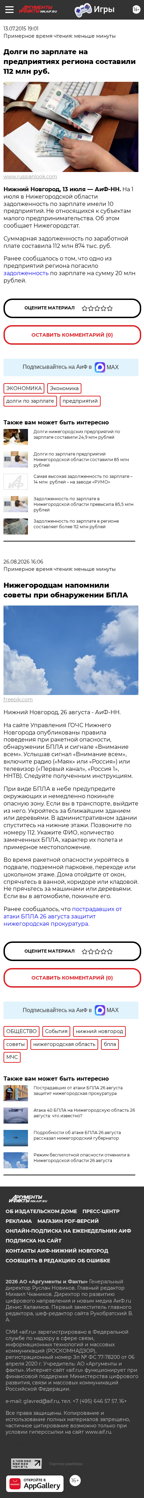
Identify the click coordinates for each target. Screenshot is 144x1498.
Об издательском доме (41, 1211)
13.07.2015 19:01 (20, 29)
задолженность (26, 273)
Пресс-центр (101, 1211)
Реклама (19, 1221)
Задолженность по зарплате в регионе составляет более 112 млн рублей (76, 523)
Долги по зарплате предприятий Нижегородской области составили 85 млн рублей (81, 459)
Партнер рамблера (65, 1464)
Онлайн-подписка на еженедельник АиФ (68, 1231)
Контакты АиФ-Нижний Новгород (57, 1251)
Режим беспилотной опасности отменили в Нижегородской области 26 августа (82, 1157)
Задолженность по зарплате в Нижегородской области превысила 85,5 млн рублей (84, 504)
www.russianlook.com (30, 176)
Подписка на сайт (34, 1241)
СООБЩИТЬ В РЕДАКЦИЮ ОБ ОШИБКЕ (58, 1260)
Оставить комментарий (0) (72, 335)
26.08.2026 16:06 (23, 562)
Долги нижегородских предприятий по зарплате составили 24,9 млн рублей (77, 434)
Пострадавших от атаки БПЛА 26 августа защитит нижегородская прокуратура (78, 1090)
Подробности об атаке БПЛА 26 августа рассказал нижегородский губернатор (77, 1135)
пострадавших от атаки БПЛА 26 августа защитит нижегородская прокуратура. (62, 916)
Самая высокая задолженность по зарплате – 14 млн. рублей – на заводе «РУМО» (83, 479)
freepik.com (18, 699)
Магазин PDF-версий (68, 1221)
